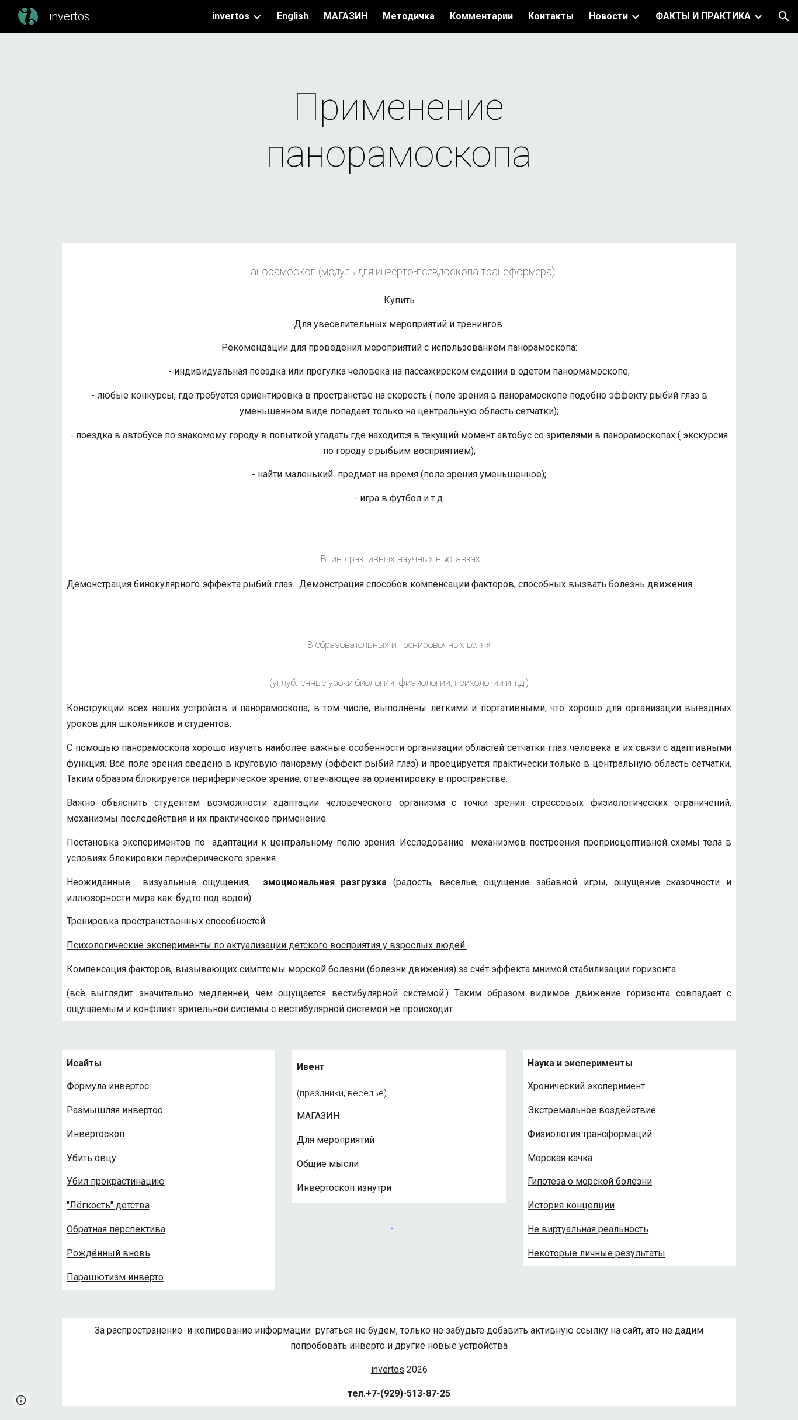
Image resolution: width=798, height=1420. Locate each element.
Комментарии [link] (481, 16)
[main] (399, 130)
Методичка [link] (409, 16)
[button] (784, 16)
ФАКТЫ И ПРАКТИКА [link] (703, 16)
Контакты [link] (551, 16)
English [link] (292, 16)
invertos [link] (230, 16)
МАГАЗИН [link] (345, 16)
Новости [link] (608, 16)
